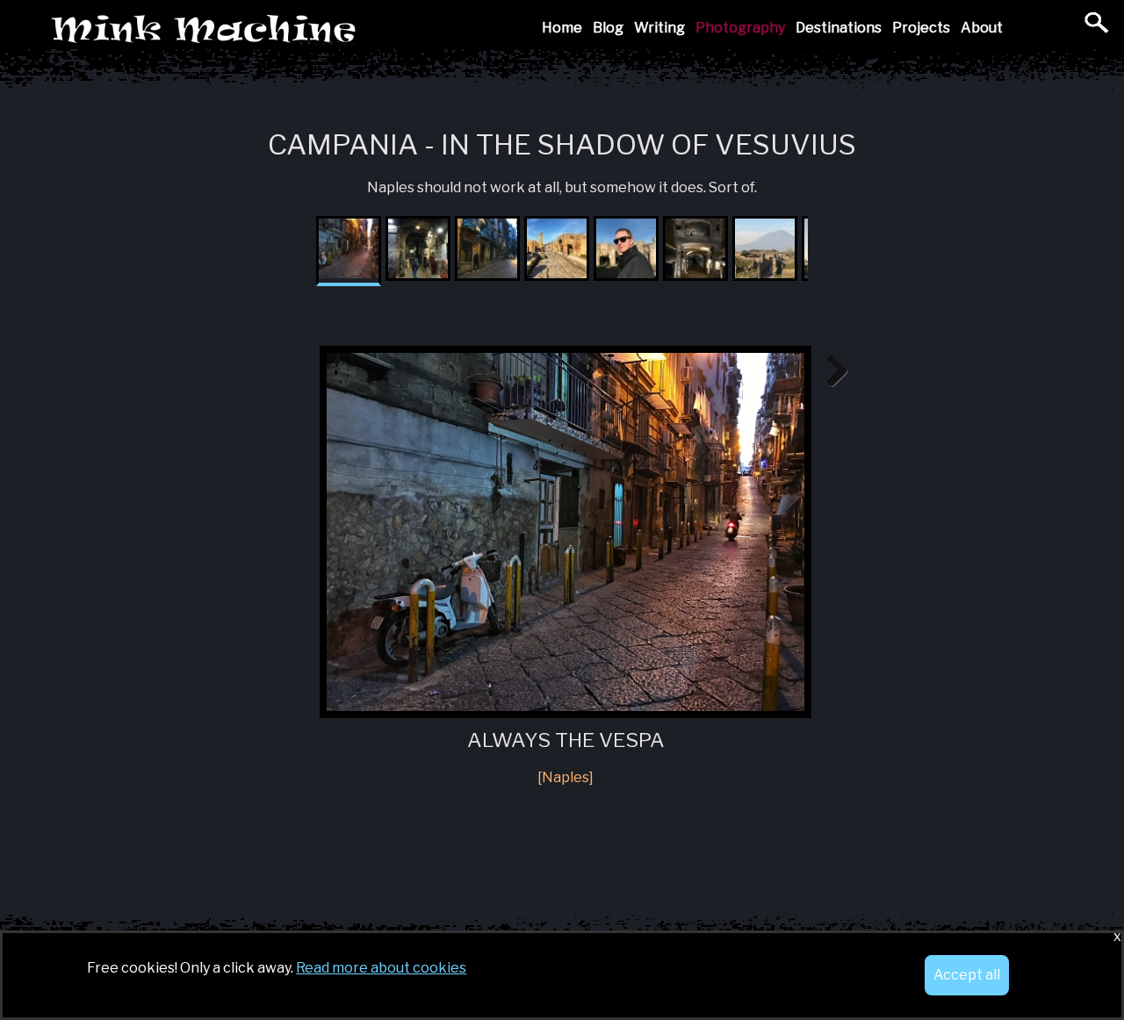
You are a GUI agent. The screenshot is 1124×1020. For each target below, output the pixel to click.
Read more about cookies (381, 967)
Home (562, 27)
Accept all (966, 974)
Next (830, 372)
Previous (293, 372)
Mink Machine (328, 30)
